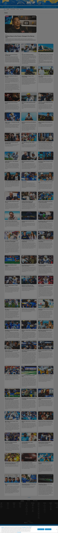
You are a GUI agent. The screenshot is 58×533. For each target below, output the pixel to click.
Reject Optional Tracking (41, 529)
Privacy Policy (24, 527)
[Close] (57, 529)
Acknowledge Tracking (48, 529)
